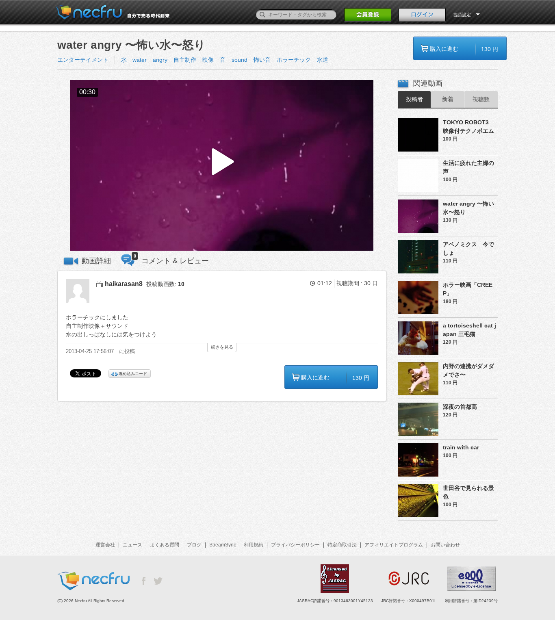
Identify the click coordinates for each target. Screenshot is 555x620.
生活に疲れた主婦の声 (468, 167)
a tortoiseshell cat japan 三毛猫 (469, 329)
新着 (447, 99)
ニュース (132, 545)
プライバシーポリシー (295, 545)
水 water (134, 59)
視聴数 (481, 99)
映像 (208, 59)
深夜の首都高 (460, 406)
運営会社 (105, 545)
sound (239, 59)
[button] (221, 165)
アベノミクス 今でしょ (468, 248)
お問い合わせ (445, 545)
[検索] (262, 14)
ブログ (194, 545)
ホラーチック (294, 59)
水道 (322, 59)
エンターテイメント (82, 59)
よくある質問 (164, 545)
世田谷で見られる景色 (468, 492)
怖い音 (262, 59)
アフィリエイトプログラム (393, 545)
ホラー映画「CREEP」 (467, 289)
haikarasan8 (124, 283)
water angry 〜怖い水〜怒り (468, 207)
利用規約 (253, 545)
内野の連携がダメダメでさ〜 (468, 370)
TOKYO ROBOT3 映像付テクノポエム (469, 126)
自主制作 (184, 59)
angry (160, 59)
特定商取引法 (342, 545)
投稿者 (414, 99)
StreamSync (222, 545)
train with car (461, 447)
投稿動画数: (165, 284)
